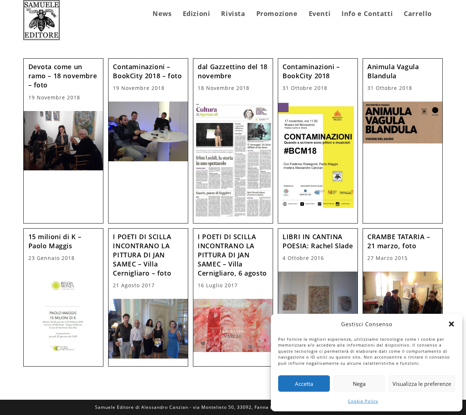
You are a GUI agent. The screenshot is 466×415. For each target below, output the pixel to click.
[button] (451, 324)
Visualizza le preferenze (421, 383)
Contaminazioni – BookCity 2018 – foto (147, 71)
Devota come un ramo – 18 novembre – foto (62, 75)
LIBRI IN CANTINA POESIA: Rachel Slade (318, 241)
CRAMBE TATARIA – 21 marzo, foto (398, 241)
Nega (359, 383)
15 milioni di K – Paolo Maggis (55, 241)
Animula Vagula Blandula (393, 71)
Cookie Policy (363, 401)
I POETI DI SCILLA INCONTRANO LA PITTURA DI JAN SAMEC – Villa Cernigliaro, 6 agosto (232, 255)
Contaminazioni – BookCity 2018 (311, 71)
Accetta (304, 383)
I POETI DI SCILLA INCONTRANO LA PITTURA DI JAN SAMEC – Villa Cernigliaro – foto (142, 255)
